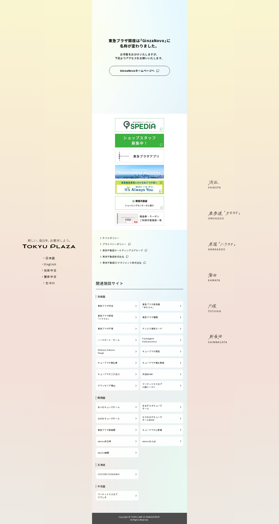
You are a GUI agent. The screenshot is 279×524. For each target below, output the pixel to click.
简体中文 (50, 270)
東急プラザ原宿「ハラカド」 (105, 317)
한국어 (50, 283)
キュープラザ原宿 (151, 351)
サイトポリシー (110, 238)
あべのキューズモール (109, 407)
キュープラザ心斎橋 (152, 429)
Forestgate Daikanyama (149, 340)
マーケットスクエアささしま (108, 496)
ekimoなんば (149, 441)
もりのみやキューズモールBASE (152, 418)
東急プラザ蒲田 (150, 317)
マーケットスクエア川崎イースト (152, 385)
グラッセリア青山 (106, 385)
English (50, 264)
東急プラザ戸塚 (105, 328)
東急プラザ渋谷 (105, 305)
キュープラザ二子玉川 (109, 374)
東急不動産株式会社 (113, 256)
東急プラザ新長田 (106, 429)
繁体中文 (50, 277)
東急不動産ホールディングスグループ (122, 250)
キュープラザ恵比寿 (107, 362)
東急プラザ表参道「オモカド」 (151, 306)
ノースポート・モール (109, 339)
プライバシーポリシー (114, 244)
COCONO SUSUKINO (109, 474)
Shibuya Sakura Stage (106, 351)
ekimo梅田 (103, 452)
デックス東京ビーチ (152, 328)
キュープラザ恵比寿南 (153, 362)
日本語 (50, 258)
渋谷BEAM (147, 374)
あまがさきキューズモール (152, 407)
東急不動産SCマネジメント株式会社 (122, 262)
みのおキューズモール (109, 418)
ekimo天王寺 (104, 441)
